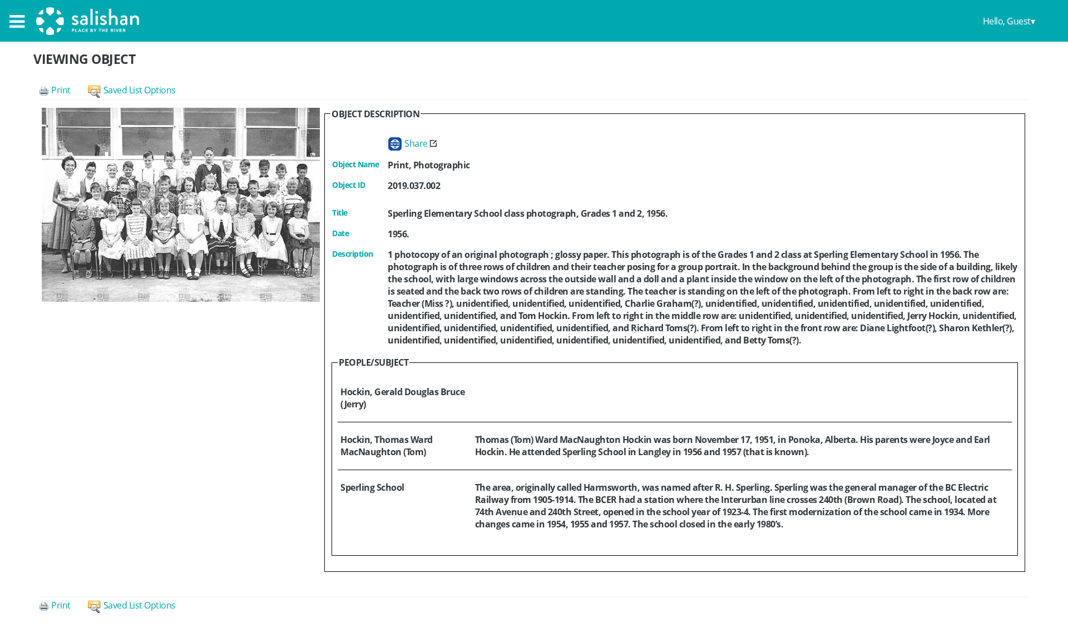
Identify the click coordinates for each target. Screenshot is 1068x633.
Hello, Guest (1007, 21)
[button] (63, 90)
